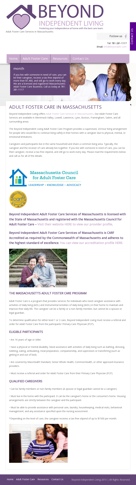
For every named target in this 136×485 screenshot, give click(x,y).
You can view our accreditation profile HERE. (92, 243)
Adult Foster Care (35, 58)
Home (13, 58)
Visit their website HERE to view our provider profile (74, 224)
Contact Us (81, 58)
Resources (60, 58)
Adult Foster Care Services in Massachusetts (70, 113)
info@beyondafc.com (115, 46)
